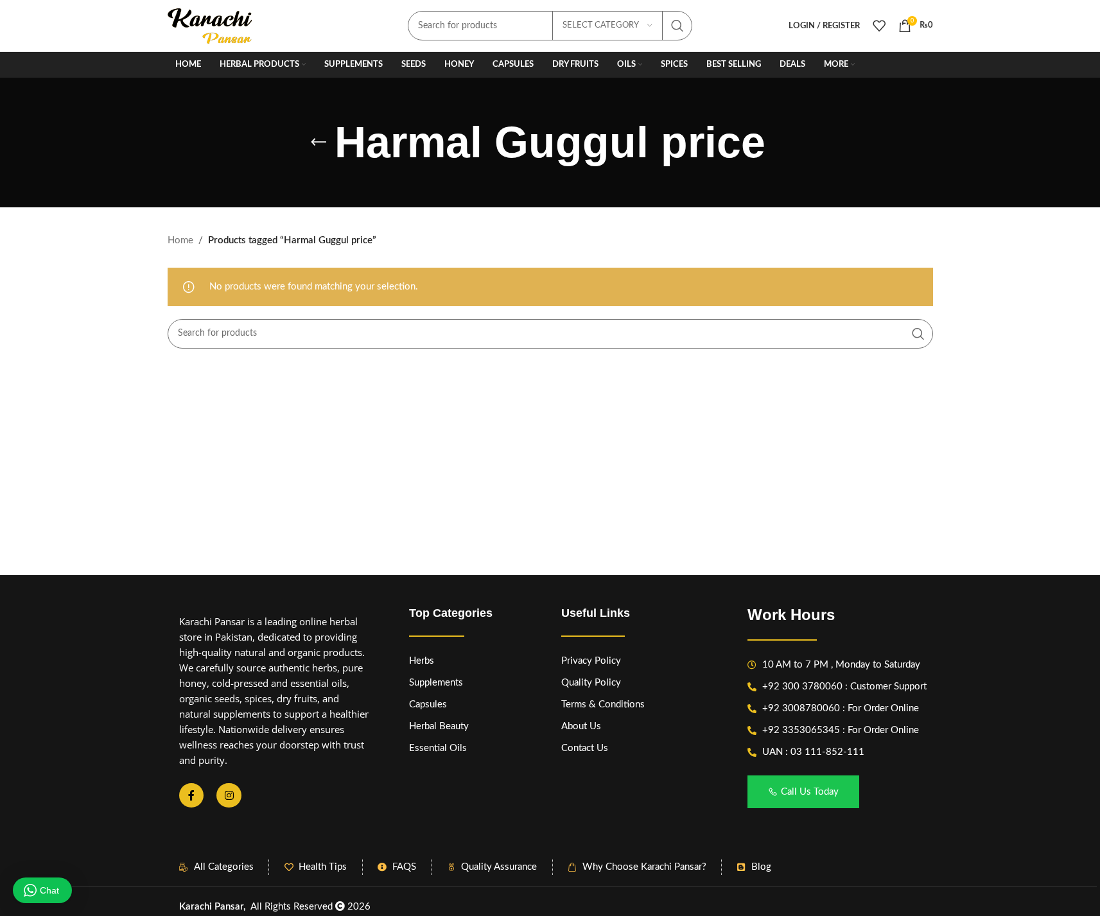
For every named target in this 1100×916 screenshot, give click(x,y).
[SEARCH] (677, 25)
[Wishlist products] (879, 26)
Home (180, 240)
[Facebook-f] (191, 795)
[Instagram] (228, 795)
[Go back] (318, 142)
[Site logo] (211, 25)
